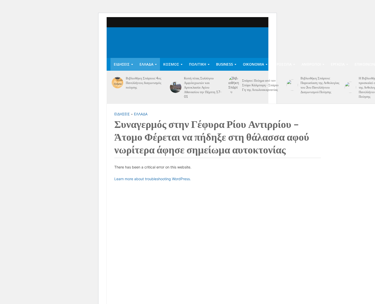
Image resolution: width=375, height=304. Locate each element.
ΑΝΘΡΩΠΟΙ (311, 64)
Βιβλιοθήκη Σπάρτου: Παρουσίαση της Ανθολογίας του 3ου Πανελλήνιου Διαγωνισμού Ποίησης (320, 85)
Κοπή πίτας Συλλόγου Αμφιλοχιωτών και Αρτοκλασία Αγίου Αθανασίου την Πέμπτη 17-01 (202, 87)
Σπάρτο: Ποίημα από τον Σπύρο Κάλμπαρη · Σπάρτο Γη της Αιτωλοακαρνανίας (260, 85)
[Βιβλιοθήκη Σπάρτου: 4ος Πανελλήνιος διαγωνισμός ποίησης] (117, 83)
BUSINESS (224, 64)
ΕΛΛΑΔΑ (146, 64)
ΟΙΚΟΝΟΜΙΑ (253, 64)
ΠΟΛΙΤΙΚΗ (197, 64)
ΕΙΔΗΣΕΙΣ (122, 64)
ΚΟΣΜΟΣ (171, 64)
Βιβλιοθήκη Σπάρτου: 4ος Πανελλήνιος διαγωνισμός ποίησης (143, 82)
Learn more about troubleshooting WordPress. (152, 179)
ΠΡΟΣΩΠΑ (283, 64)
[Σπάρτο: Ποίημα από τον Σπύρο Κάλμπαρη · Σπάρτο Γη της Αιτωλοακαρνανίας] (234, 85)
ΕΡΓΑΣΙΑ (338, 64)
